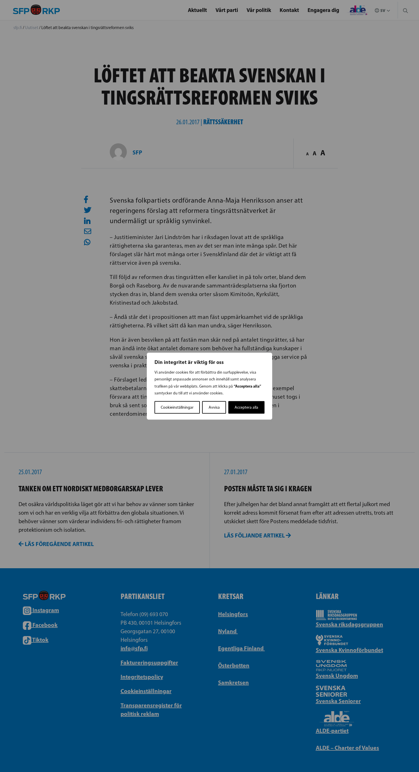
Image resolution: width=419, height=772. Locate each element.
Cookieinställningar (177, 407)
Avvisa (214, 407)
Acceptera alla (246, 407)
